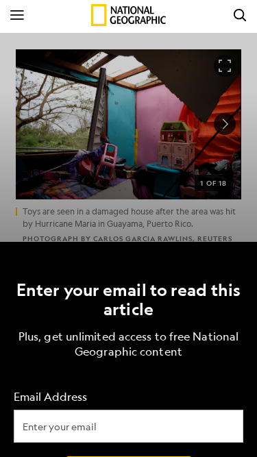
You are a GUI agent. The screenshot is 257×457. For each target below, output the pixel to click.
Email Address (50, 396)
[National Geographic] (128, 15)
